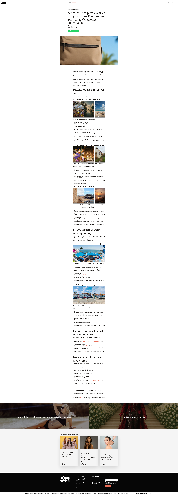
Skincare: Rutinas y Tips (105, 451)
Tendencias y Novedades (73, 9)
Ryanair (84, 274)
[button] (176, 3)
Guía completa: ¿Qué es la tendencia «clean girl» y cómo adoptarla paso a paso (81, 486)
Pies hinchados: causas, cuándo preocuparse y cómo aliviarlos (80, 482)
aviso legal (112, 481)
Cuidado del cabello (84, 451)
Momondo (95, 341)
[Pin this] (70, 76)
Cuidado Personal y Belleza (85, 450)
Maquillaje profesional (95, 483)
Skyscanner (84, 341)
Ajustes (150, 493)
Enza (69, 25)
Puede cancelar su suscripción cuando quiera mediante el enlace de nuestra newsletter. (110, 483)
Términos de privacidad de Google (125, 493)
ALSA (86, 347)
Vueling (88, 274)
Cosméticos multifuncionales (93, 380)
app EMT (85, 351)
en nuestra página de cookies (115, 493)
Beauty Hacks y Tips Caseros (96, 478)
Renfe (87, 345)
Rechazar (144, 493)
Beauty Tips (93, 479)
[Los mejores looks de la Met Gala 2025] (133, 416)
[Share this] (70, 70)
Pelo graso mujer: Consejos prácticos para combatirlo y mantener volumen (81, 479)
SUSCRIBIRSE (108, 486)
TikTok (81, 397)
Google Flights (89, 341)
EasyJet (92, 321)
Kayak (98, 341)
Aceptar (138, 493)
